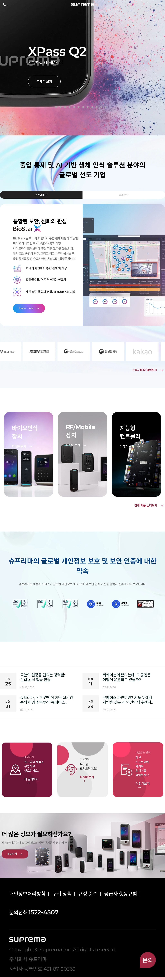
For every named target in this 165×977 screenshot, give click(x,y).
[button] (56, 107)
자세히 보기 (44, 82)
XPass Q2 (57, 51)
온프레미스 (41, 195)
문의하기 (15, 853)
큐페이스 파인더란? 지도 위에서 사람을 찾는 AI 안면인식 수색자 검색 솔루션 (127, 700)
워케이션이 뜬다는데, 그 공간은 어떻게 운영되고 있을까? (127, 677)
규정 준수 (87, 894)
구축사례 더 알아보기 (147, 370)
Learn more (29, 308)
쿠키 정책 (62, 894)
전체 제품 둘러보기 (148, 505)
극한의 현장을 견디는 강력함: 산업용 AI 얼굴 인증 (42, 677)
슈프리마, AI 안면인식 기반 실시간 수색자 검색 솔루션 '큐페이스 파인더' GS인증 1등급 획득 (46, 700)
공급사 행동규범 (120, 894)
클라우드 (124, 195)
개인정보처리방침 (27, 894)
